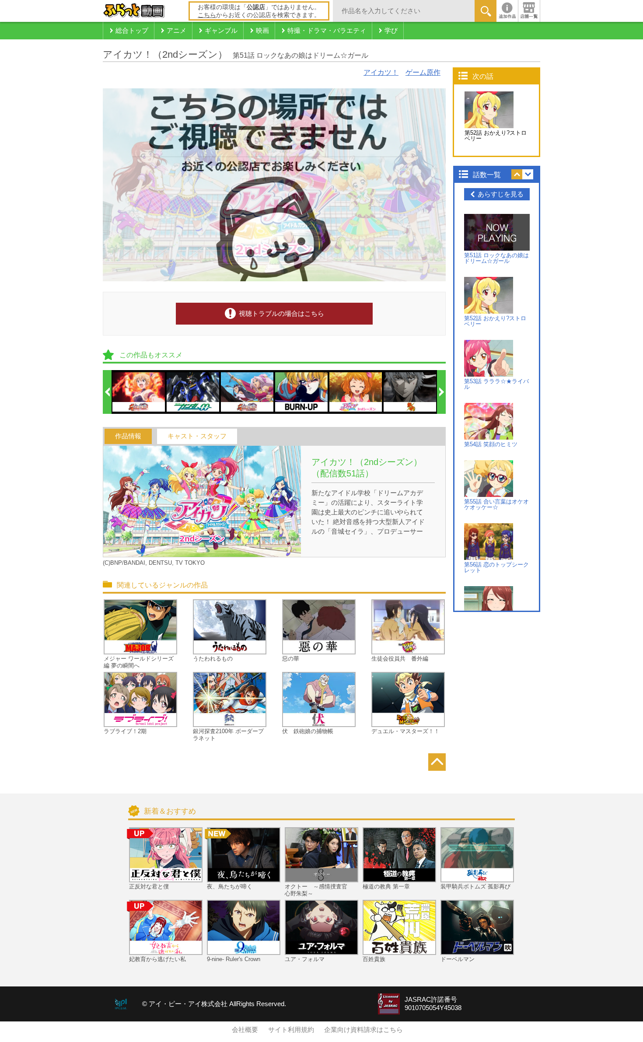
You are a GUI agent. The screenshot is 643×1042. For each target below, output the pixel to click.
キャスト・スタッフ (197, 436)
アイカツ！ (380, 72)
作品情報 (128, 436)
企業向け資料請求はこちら (363, 1029)
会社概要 (245, 1029)
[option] (139, 392)
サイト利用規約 (291, 1029)
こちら (207, 14)
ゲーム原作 (422, 72)
